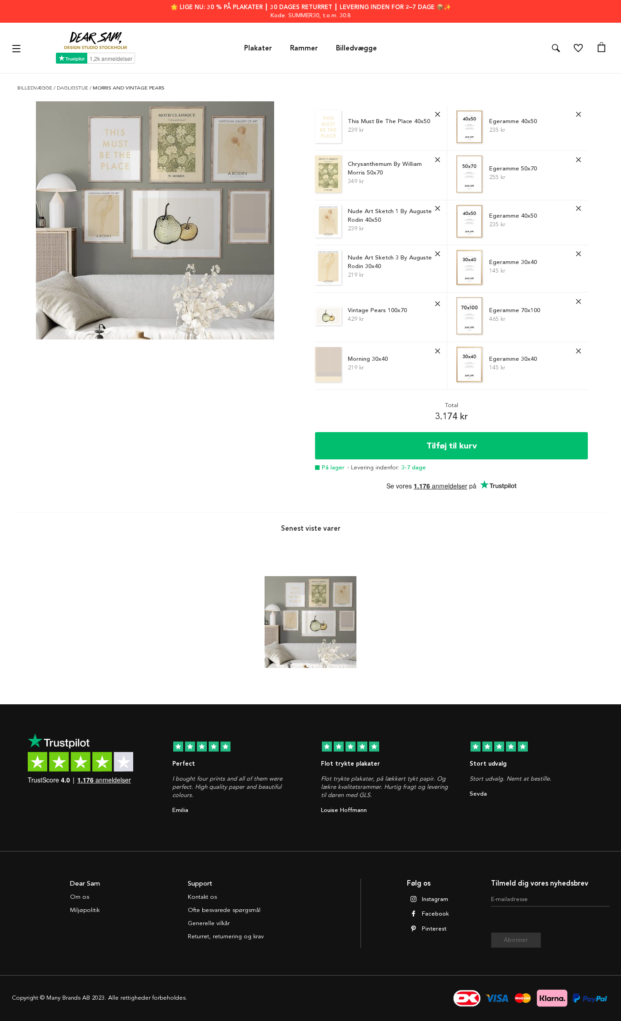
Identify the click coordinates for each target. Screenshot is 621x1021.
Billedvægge (356, 48)
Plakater (258, 48)
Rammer (304, 48)
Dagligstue (73, 88)
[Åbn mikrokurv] (601, 48)
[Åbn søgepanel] (556, 48)
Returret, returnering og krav (226, 936)
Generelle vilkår (209, 923)
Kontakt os (202, 897)
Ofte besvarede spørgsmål (224, 910)
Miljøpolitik (85, 910)
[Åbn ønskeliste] (578, 48)
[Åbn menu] (17, 48)
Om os (79, 897)
